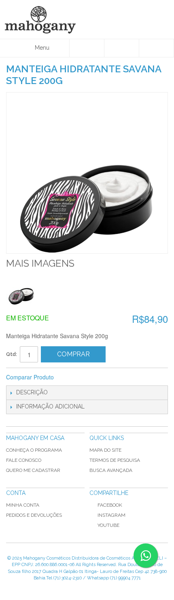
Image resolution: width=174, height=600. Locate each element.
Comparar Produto (30, 377)
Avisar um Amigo (71, 377)
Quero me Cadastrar (33, 470)
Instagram (111, 515)
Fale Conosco (23, 460)
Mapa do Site (105, 450)
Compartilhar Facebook (87, 377)
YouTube (108, 525)
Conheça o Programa (34, 450)
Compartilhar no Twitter (103, 377)
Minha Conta (22, 505)
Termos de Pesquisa (114, 460)
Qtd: (11, 354)
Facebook (110, 505)
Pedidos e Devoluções (34, 515)
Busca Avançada (110, 470)
